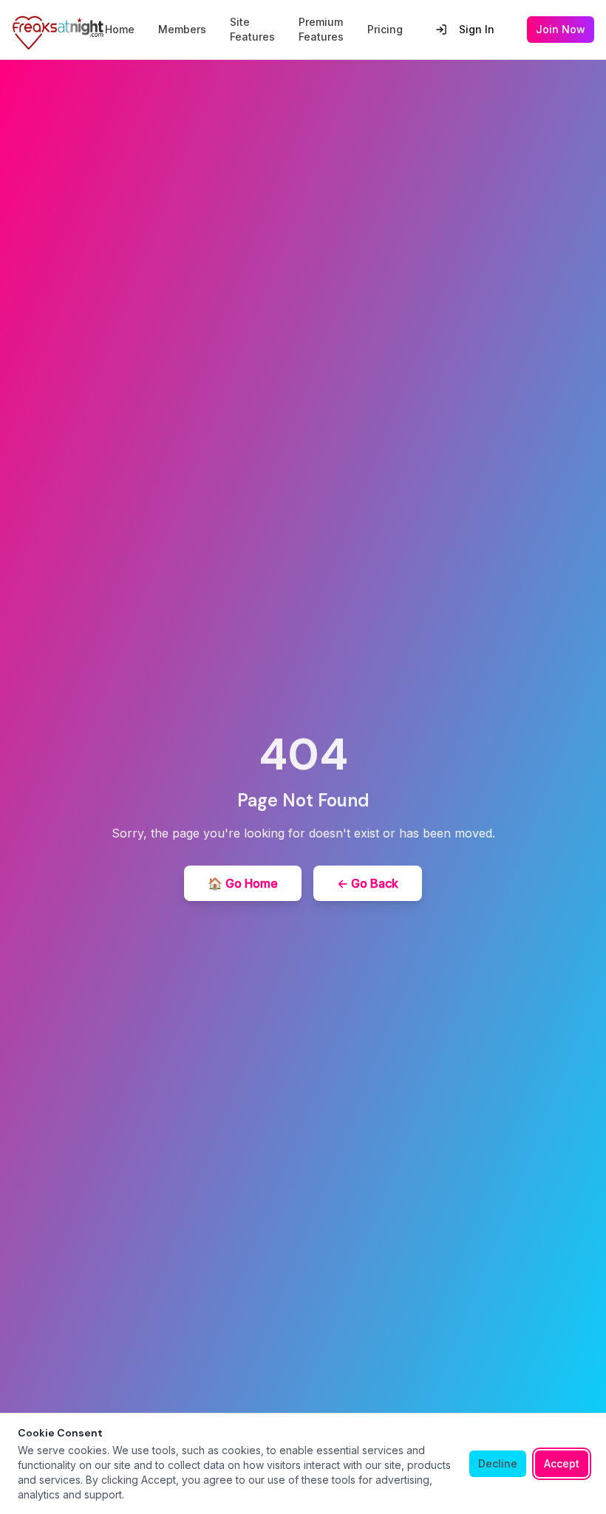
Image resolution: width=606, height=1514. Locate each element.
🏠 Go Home (243, 883)
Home (120, 29)
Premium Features (321, 29)
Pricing (385, 29)
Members (182, 29)
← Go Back (367, 883)
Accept (561, 1463)
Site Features (252, 29)
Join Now (560, 29)
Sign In (476, 29)
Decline (497, 1463)
